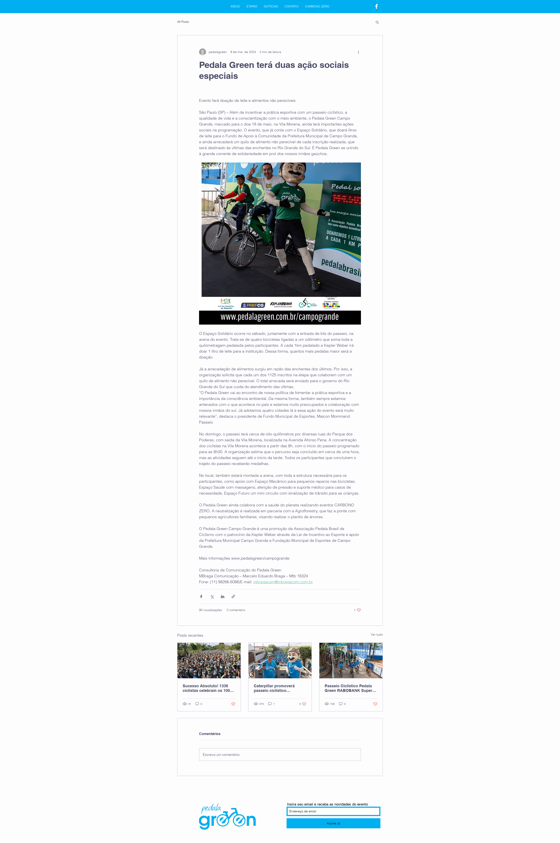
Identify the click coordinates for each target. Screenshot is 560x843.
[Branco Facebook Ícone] (376, 6)
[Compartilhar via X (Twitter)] (212, 596)
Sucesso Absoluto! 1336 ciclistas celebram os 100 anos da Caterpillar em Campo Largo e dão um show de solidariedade (206, 688)
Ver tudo (377, 634)
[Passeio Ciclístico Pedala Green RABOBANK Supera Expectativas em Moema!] (351, 660)
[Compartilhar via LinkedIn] (222, 596)
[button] (377, 22)
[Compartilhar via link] (233, 596)
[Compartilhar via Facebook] (201, 596)
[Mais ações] (358, 52)
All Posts (183, 22)
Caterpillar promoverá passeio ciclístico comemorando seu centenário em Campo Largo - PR (274, 688)
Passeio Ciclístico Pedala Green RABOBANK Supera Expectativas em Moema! (349, 688)
